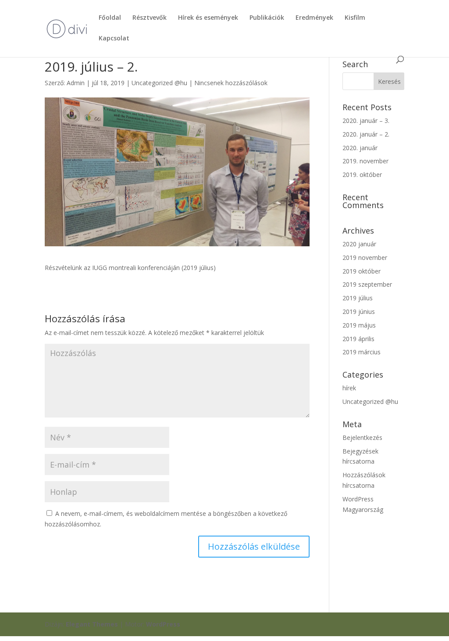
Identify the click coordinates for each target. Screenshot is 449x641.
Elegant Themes (92, 624)
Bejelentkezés (362, 437)
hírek (349, 388)
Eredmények (314, 18)
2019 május (359, 325)
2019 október (361, 271)
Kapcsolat (114, 38)
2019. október (362, 174)
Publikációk (266, 18)
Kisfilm (355, 18)
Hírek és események (208, 18)
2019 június (358, 311)
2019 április (358, 339)
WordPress (163, 624)
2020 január (359, 244)
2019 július (357, 298)
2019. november (365, 161)
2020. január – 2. (365, 134)
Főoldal (110, 18)
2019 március (361, 352)
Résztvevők (149, 18)
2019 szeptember (367, 284)
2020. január (360, 148)
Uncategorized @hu (159, 83)
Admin (76, 83)
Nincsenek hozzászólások (230, 83)
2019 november (364, 257)
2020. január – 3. (365, 120)
